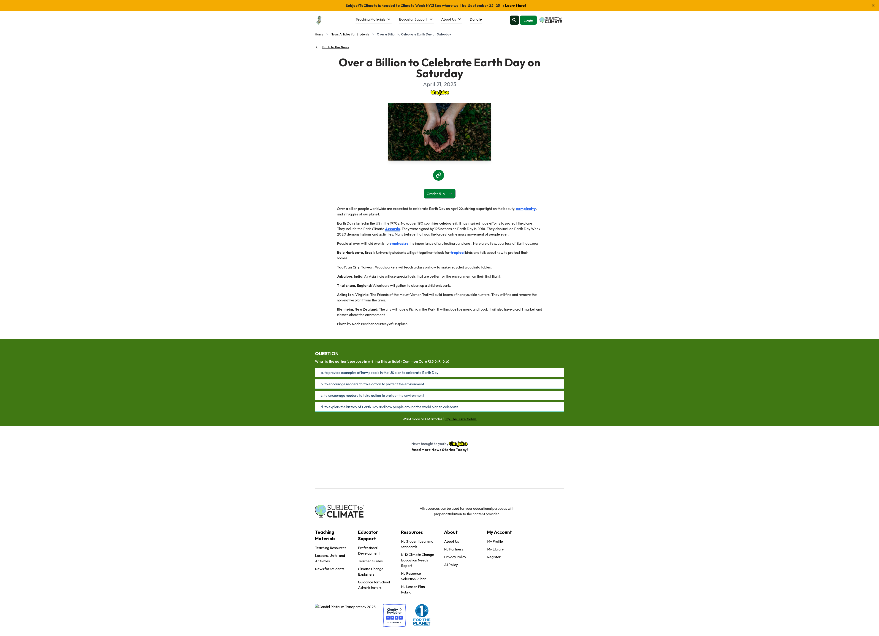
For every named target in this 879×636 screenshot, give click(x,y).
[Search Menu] (514, 20)
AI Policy (451, 564)
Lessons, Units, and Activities (330, 558)
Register (494, 557)
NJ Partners (453, 549)
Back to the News (335, 47)
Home (319, 34)
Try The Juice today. (461, 419)
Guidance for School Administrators (374, 585)
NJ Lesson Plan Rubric (413, 589)
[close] (873, 5)
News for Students (329, 568)
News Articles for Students (350, 34)
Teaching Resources (330, 547)
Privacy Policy (455, 557)
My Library (495, 549)
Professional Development (369, 550)
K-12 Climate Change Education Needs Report (417, 560)
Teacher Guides (370, 561)
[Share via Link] (438, 175)
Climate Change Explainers (370, 571)
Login (528, 20)
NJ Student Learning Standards (417, 544)
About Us (451, 541)
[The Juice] (439, 92)
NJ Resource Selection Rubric (413, 576)
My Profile (495, 541)
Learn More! (515, 5)
